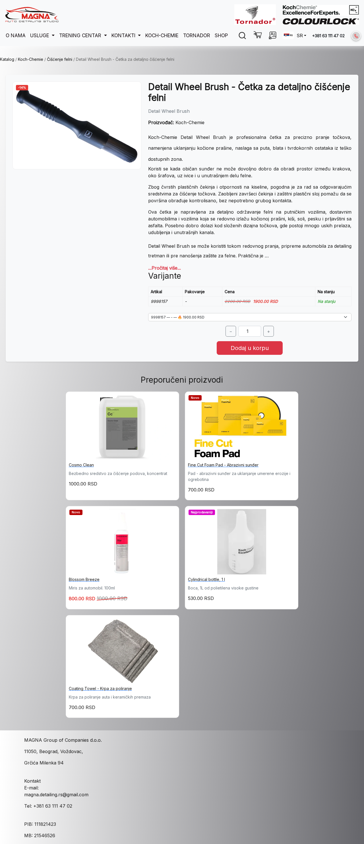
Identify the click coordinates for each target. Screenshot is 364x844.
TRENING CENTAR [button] (81, 35)
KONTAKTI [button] (124, 35)
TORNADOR (196, 35)
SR (300, 35)
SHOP (221, 35)
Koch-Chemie (30, 59)
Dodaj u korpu (250, 348)
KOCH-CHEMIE (162, 35)
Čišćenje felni (59, 59)
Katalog (7, 59)
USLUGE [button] (40, 35)
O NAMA (16, 35)
